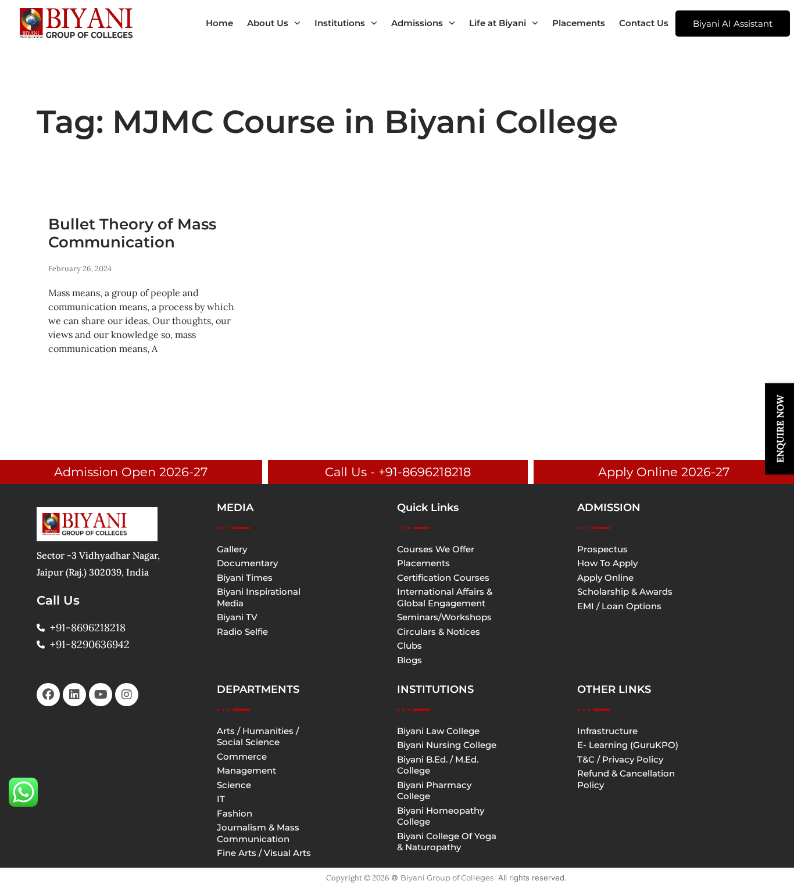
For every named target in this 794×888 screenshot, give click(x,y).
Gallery (232, 549)
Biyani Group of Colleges (446, 877)
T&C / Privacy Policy (620, 759)
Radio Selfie (242, 631)
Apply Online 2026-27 (663, 472)
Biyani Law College (438, 730)
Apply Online (605, 577)
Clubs (409, 645)
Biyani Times (245, 577)
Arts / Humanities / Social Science (258, 736)
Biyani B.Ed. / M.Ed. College (437, 765)
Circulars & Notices (438, 631)
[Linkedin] (74, 694)
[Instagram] (126, 694)
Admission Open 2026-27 (131, 472)
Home (219, 22)
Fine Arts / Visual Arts (264, 852)
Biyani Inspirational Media (259, 597)
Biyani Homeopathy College (440, 816)
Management (246, 770)
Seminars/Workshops (444, 617)
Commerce (242, 756)
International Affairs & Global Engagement (444, 597)
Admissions (417, 22)
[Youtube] (100, 694)
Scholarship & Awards (625, 591)
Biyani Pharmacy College (434, 790)
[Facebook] (48, 694)
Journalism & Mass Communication (258, 833)
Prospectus (602, 549)
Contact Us (643, 22)
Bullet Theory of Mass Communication (132, 233)
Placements (578, 22)
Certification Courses (443, 577)
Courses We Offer (435, 549)
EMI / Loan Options (619, 606)
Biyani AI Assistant (732, 23)
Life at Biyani (497, 22)
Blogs (409, 660)
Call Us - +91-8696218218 (398, 472)
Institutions (339, 22)
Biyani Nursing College (446, 744)
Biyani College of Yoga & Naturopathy (446, 842)
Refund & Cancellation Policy (626, 779)
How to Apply (607, 563)
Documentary (247, 563)
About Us (267, 22)
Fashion (234, 813)
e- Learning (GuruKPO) (627, 744)
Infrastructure (607, 730)
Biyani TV (237, 617)
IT (221, 798)
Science (234, 784)
